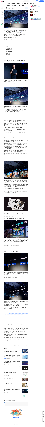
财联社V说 (7, 358)
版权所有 (17, 424)
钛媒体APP (5, 364)
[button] (39, 6)
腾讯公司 (15, 424)
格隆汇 (5, 392)
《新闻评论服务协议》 (13, 400)
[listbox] (16, 373)
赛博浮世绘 (5, 375)
